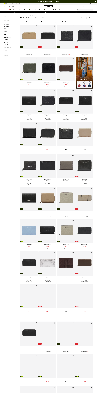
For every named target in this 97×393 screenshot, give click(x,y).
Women (5, 6)
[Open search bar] (77, 9)
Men (9, 6)
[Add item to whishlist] (36, 26)
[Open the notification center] (86, 6)
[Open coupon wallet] (80, 6)
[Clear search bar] (92, 9)
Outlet (6, 3)
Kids (13, 6)
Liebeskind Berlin (39, 15)
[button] (83, 18)
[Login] (83, 6)
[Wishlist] (89, 6)
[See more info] (29, 55)
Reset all (65, 21)
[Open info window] (95, 1)
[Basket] (92, 6)
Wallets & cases (32, 15)
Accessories (26, 15)
